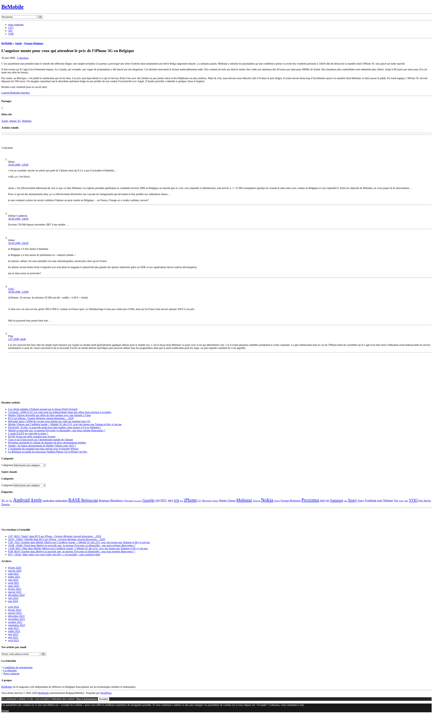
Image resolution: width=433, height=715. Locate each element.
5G (10, 500)
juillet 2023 (14, 631)
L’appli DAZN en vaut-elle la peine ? (28, 433)
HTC (164, 500)
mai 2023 (13, 637)
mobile (215, 501)
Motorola (256, 501)
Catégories (7, 465)
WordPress (106, 693)
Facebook (138, 501)
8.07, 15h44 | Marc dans (54, 554)
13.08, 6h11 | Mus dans (78, 548)
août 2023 (13, 628)
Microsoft (206, 500)
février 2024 (14, 610)
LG (199, 500)
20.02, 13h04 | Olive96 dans (56, 539)
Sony (352, 500)
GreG (11, 288)
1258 (11, 33)
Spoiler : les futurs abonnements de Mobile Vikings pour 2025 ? (42, 445)
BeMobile (12, 7)
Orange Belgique (33, 43)
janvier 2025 (14, 592)
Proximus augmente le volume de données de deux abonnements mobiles (47, 442)
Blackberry (117, 500)
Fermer (5, 710)
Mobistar (26, 121)
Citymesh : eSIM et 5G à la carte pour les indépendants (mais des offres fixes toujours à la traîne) (59, 412)
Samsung (336, 500)
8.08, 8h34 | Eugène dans (71, 551)
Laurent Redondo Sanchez (15, 92)
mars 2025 (13, 586)
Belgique (104, 500)
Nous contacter (11, 673)
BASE (74, 500)
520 (10, 30)
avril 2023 (13, 640)
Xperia (5, 504)
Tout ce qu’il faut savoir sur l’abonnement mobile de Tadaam (40, 439)
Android (21, 500)
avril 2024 (13, 606)
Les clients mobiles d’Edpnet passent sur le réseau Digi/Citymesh (42, 409)
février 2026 (14, 567)
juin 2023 (13, 634)
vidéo (406, 501)
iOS (176, 500)
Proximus (310, 500)
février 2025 (14, 589)
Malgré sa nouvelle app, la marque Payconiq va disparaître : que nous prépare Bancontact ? (56, 430)
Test (396, 500)
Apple (18, 43)
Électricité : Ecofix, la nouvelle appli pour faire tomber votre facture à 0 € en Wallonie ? (54, 427)
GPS (157, 500)
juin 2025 (13, 579)
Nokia (267, 500)
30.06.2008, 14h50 (18, 218)
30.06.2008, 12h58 (18, 164)
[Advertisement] (41, 141)
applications (61, 500)
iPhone (190, 500)
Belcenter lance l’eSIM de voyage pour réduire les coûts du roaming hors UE (49, 421)
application (48, 500)
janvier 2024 (14, 613)
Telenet (388, 500)
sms (345, 500)
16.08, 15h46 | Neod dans (72, 545)
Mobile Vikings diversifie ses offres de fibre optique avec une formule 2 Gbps (49, 415)
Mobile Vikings (227, 500)
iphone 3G (15, 121)
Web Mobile (424, 500)
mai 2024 (13, 601)
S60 (327, 500)
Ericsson (128, 500)
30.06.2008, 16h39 (18, 243)
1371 (11, 27)
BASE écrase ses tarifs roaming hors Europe (31, 436)
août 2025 (13, 573)
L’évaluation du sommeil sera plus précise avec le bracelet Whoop (43, 448)
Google (148, 500)
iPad (181, 501)
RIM (322, 500)
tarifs (379, 500)
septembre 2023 (16, 625)
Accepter (103, 699)
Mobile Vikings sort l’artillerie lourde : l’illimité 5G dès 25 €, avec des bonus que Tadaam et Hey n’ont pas (65, 424)
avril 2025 (13, 582)
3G (3, 500)
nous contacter (16, 24)
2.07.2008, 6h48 (17, 339)
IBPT (170, 500)
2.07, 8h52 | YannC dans (54, 536)
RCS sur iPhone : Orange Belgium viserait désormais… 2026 (41, 418)
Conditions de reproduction (17, 667)
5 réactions (23, 57)
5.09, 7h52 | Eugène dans (79, 542)
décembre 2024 (16, 595)
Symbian (370, 500)
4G (7, 500)
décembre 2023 (16, 616)
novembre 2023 (16, 619)
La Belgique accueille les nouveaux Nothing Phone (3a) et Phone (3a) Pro (47, 451)
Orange (277, 501)
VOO (413, 500)
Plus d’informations (86, 698)
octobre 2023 (15, 622)
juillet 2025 (14, 576)
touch (401, 501)
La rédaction (10, 670)
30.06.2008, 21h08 (18, 291)
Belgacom (89, 500)
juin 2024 (13, 598)
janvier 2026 (14, 570)
